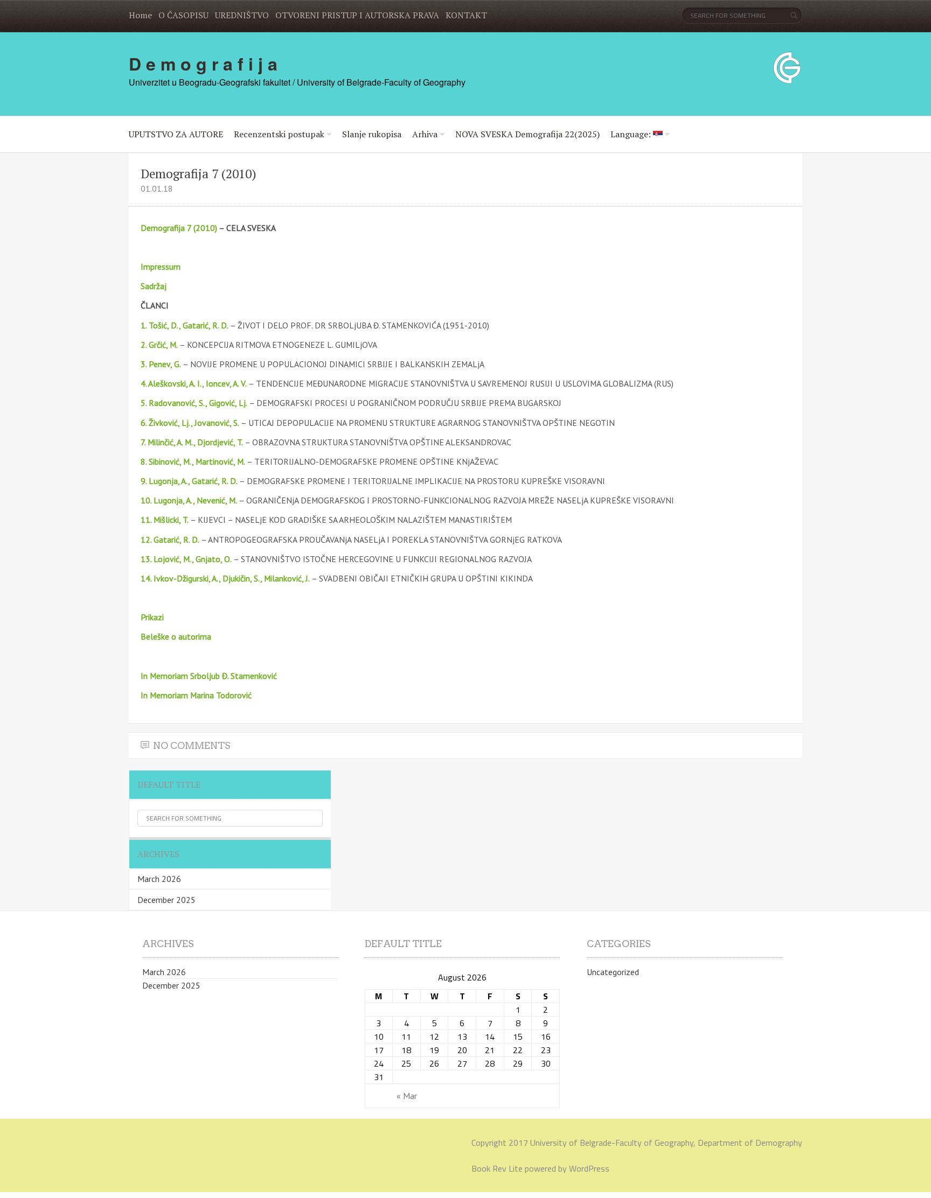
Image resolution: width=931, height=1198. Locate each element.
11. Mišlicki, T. (165, 519)
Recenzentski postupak (279, 134)
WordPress (589, 1168)
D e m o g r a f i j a (203, 63)
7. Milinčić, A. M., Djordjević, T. (192, 442)
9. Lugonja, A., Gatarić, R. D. (189, 480)
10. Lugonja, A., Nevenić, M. (189, 500)
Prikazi (152, 617)
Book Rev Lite (497, 1168)
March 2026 (159, 878)
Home (140, 15)
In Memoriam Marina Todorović (196, 695)
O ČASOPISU (183, 15)
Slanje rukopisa (371, 134)
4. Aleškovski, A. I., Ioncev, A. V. (194, 383)
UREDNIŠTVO (242, 15)
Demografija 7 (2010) (179, 227)
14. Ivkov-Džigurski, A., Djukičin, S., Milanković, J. (225, 578)
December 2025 (166, 899)
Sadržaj (153, 286)
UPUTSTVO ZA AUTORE (176, 134)
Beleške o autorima (176, 636)
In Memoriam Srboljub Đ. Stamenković (209, 675)
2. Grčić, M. (159, 344)
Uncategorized (613, 971)
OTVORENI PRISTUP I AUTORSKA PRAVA (357, 15)
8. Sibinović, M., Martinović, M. (193, 461)
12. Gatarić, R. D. (170, 539)
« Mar (407, 1095)
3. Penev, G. (161, 364)
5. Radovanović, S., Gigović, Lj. (194, 402)
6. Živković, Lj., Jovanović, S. (190, 422)
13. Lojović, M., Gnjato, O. (186, 559)
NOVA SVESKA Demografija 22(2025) (527, 134)
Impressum (160, 266)
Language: (631, 134)
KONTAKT (466, 15)
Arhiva (424, 134)
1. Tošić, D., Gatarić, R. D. (185, 325)
